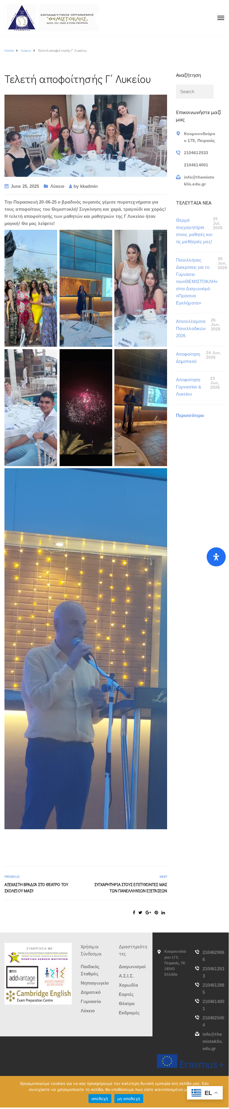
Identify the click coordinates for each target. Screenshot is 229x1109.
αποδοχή (99, 1098)
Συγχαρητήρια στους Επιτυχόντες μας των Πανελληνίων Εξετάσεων (130, 888)
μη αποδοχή (129, 1098)
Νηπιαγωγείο (95, 982)
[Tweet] (140, 912)
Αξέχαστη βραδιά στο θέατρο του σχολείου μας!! (36, 888)
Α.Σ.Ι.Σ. (126, 975)
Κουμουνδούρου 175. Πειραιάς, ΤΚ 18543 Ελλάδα (175, 963)
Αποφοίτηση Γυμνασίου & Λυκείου (188, 386)
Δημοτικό (91, 992)
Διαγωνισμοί (132, 966)
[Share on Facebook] (134, 912)
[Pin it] (156, 912)
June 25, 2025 (25, 186)
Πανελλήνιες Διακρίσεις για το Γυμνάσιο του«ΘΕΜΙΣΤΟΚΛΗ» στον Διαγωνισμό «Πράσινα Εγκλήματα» (197, 281)
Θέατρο (127, 1003)
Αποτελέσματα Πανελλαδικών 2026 (191, 328)
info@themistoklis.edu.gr (212, 1041)
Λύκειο (57, 186)
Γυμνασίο (91, 1001)
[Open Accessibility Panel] (216, 556)
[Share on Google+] (148, 912)
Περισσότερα (190, 415)
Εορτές (126, 994)
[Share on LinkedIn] (163, 912)
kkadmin (89, 186)
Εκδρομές (129, 1012)
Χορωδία (128, 985)
